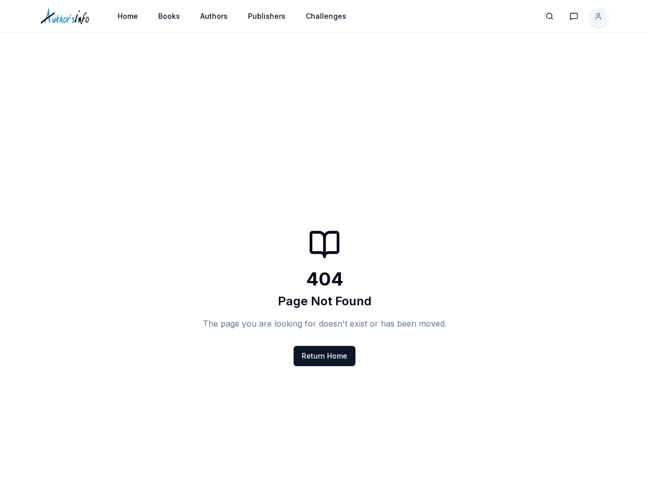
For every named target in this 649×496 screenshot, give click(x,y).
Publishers (266, 16)
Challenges (326, 16)
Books (169, 16)
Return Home (324, 355)
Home (128, 16)
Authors (214, 16)
